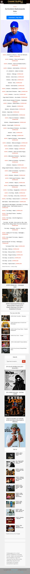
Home (8, 572)
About (11, 572)
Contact (14, 572)
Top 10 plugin (17, 533)
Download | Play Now (15, 17)
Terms (18, 572)
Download (15, 101)
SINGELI (15, 6)
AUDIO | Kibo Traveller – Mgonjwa (18, 316)
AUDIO (4, 54)
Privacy (21, 572)
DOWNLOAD (17, 56)
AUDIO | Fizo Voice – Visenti (17, 335)
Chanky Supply (14, 569)
